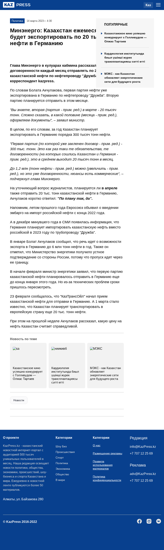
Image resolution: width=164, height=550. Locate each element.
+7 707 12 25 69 (141, 453)
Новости (18, 400)
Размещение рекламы (107, 453)
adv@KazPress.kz (143, 474)
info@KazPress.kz (143, 446)
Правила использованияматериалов (103, 465)
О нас (96, 445)
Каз (148, 5)
